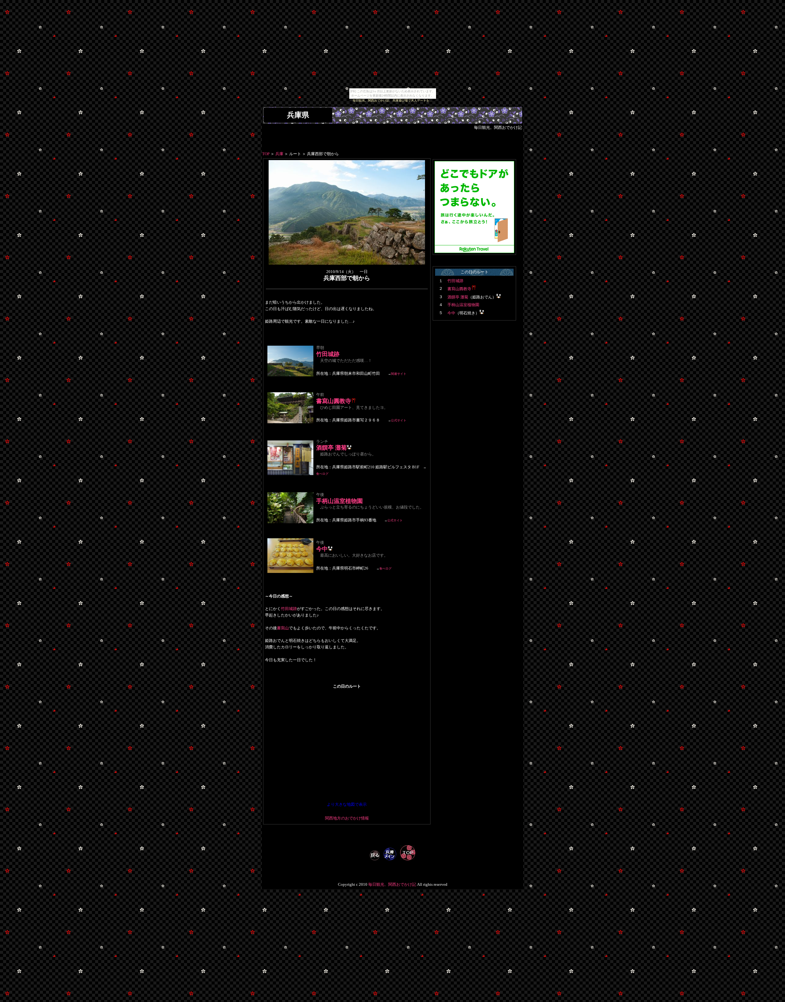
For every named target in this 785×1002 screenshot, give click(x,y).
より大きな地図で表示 (347, 804)
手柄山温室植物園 (339, 501)
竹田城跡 (327, 354)
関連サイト (398, 373)
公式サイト (398, 420)
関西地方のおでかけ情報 (347, 818)
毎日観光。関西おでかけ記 (392, 884)
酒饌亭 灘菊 (331, 447)
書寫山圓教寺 (333, 401)
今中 (322, 549)
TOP (266, 154)
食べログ (322, 473)
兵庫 (279, 154)
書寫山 (283, 628)
